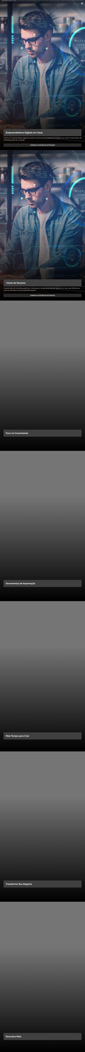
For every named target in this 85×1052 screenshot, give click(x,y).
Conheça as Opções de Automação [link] (42, 145)
